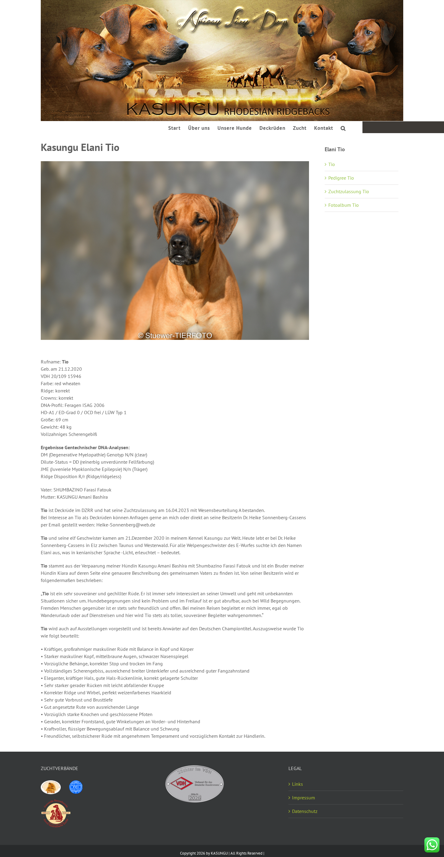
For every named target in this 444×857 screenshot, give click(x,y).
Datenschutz (304, 811)
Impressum (303, 798)
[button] (343, 127)
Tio (331, 164)
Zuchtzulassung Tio (348, 191)
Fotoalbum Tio (343, 205)
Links (297, 784)
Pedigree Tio (341, 178)
